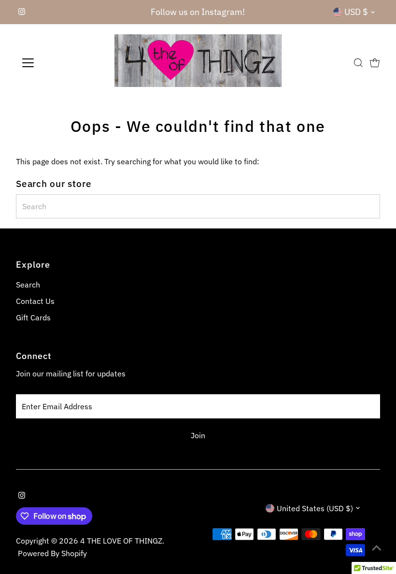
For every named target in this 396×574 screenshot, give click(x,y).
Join (198, 435)
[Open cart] (375, 62)
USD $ (356, 11)
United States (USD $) (315, 508)
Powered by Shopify (52, 553)
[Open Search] (358, 62)
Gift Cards (33, 317)
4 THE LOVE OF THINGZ (121, 540)
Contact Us (35, 301)
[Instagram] (22, 12)
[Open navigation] (59, 63)
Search (28, 284)
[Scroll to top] (376, 547)
